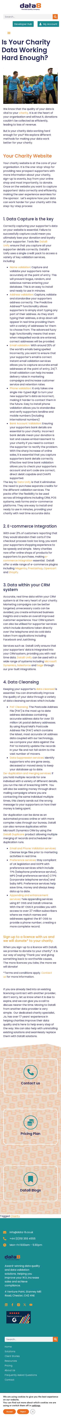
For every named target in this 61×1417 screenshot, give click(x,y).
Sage (40, 665)
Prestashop (35, 568)
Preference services (23, 860)
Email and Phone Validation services (32, 848)
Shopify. (14, 572)
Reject (23, 1411)
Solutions (10, 1351)
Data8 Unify (24, 657)
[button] (9, 32)
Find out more (30, 1188)
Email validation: (20, 345)
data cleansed (45, 689)
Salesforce (24, 665)
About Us (10, 1370)
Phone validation (20, 388)
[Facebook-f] (12, 1304)
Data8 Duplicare (13, 834)
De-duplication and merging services (27, 773)
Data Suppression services (27, 758)
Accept (9, 1411)
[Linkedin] (6, 1304)
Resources (11, 1360)
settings (36, 1405)
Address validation (21, 294)
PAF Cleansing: (19, 707)
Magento (21, 568)
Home (8, 1346)
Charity (15, 1216)
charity (23, 113)
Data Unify (24, 482)
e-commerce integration (25, 558)
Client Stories (12, 1356)
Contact (9, 1379)
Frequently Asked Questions (21, 1375)
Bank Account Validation (25, 423)
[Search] (55, 16)
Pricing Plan (30, 1133)
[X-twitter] (24, 1304)
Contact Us (31, 1083)
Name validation (20, 267)
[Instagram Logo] (18, 1304)
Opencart (50, 568)
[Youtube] (30, 1304)
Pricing (8, 1365)
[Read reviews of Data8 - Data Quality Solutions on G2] (18, 1322)
